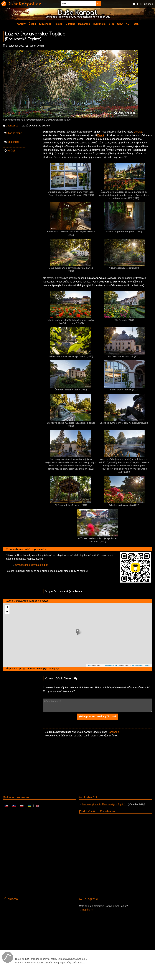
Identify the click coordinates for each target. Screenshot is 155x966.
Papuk (100, 135)
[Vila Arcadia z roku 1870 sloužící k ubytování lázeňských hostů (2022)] (70, 304)
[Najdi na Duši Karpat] (98, 3)
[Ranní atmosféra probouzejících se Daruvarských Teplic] (70, 83)
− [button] (7, 611)
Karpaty (21, 24)
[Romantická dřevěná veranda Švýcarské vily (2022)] (70, 215)
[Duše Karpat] (8, 957)
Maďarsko (84, 24)
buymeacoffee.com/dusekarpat (31, 565)
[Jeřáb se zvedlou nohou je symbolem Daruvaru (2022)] (97, 522)
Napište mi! (88, 909)
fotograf (58, 962)
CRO (120, 24)
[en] (38, 806)
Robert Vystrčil (44, 962)
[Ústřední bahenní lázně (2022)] (124, 340)
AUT (128, 24)
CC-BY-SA (146, 665)
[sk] (14, 806)
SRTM (117, 665)
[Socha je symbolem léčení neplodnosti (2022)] (124, 407)
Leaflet (89, 665)
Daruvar (138, 131)
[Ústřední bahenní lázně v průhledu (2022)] (70, 340)
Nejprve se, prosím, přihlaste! (99, 716)
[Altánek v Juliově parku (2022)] (70, 489)
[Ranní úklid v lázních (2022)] (124, 374)
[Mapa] (24, 669)
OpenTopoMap (136, 665)
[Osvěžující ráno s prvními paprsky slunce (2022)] (70, 252)
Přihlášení (147, 4)
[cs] (6, 806)
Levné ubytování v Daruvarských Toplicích (104, 804)
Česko (32, 24)
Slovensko (45, 24)
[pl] (22, 806)
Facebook (113, 732)
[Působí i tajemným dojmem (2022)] (124, 215)
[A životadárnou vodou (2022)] (124, 252)
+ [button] (7, 607)
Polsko (58, 24)
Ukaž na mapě (14, 133)
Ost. (136, 24)
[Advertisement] (97, 765)
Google (53, 668)
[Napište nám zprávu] (134, 4)
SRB (111, 24)
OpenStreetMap (108, 665)
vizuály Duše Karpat (74, 962)
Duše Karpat (22, 959)
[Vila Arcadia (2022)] (124, 304)
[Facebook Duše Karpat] (137, 4)
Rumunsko (99, 24)
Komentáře (13, 142)
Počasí (11, 150)
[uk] (30, 806)
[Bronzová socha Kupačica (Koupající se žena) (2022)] (70, 407)
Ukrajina (70, 24)
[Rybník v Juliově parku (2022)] (124, 489)
